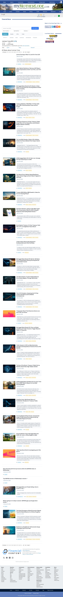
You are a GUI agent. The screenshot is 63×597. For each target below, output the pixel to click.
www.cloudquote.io (26, 550)
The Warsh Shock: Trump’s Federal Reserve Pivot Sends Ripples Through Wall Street (27, 277)
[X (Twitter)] (4, 558)
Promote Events (48, 573)
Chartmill (6, 474)
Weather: (12, 567)
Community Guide (22, 573)
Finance (37, 582)
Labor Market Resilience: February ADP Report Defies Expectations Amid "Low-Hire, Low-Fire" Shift (28, 70)
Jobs (46, 568)
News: (2, 567)
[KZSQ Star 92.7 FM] (49, 38)
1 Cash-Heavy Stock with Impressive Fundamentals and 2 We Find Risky (25, 242)
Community (20, 2)
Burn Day (11, 568)
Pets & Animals (48, 577)
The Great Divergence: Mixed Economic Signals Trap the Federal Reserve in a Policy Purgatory (28, 511)
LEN (15, 41)
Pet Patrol (20, 577)
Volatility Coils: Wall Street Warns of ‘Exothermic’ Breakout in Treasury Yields (27, 400)
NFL (10, 573)
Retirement (26, 252)
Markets (5, 34)
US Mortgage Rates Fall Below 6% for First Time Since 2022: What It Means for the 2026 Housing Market (28, 383)
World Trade (34, 377)
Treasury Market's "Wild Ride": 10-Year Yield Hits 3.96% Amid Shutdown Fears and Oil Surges (27, 105)
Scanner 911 (56, 569)
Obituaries (53, 11)
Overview (11, 37)
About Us (17, 590)
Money (31, 11)
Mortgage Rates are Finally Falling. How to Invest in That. (27, 487)
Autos (46, 571)
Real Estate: (39, 580)
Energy (33, 117)
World (24, 11)
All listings (38, 568)
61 (23, 52)
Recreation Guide (22, 576)
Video (55, 572)
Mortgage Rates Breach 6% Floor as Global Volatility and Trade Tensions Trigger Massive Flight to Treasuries (28, 329)
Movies (29, 568)
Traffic (37, 11)
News (4, 2)
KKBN (29, 580)
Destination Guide (22, 575)
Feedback (24, 590)
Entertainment (31, 2)
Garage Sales (47, 576)
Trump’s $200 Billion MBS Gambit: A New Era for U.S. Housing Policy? (28, 193)
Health (20, 571)
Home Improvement (40, 584)
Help (43, 590)
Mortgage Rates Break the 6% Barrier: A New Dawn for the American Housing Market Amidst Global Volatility (28, 87)
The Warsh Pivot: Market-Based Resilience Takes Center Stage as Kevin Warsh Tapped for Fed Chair (28, 176)
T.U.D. (55, 576)
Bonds (34, 99)
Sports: (11, 572)
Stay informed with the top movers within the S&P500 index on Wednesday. (19, 469)
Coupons (55, 578)
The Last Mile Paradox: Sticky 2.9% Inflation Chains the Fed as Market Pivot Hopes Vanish (28, 140)
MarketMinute (20, 99)
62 (25, 52)
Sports (11, 2)
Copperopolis (38, 578)
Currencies (22, 37)
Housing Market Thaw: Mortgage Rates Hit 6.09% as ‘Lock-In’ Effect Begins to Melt (27, 434)
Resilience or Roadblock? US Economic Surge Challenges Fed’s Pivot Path (28, 527)
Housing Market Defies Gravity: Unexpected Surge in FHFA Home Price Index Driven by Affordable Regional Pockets (27, 417)
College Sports (12, 580)
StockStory (19, 252)
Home (11, 590)
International (28, 37)
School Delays (3, 578)
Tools (23, 34)
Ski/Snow (11, 571)
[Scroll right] (61, 2)
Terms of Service (27, 593)
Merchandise (47, 569)
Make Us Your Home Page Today (52, 23)
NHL (11, 577)
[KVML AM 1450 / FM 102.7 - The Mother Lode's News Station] (53, 36)
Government (34, 204)
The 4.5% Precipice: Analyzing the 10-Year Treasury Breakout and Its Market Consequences (27, 295)
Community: (21, 567)
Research (33, 47)
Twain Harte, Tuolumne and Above (39, 574)
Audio (55, 568)
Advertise (37, 590)
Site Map (30, 590)
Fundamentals (38, 581)
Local (5, 11)
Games (29, 572)
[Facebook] (7, 558)
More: (55, 567)
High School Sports (13, 581)
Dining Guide (42, 2)
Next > (28, 52)
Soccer (11, 579)
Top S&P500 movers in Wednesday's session (15, 478)
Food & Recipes (30, 573)
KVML (29, 577)
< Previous (4, 52)
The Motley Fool (20, 496)
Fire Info (20, 578)
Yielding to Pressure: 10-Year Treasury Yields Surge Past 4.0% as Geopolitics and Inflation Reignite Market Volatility (28, 123)
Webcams (45, 11)
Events (20, 568)
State (11, 11)
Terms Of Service (30, 554)
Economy (36, 99)
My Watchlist (16, 30)
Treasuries (35, 37)
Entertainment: (31, 567)
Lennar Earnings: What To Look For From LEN (28, 54)
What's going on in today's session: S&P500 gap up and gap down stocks (20, 501)
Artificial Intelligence (29, 99)
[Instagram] (12, 558)
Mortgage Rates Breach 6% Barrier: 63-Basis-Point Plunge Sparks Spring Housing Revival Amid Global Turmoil (28, 260)
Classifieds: (47, 567)
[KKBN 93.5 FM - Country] (49, 41)
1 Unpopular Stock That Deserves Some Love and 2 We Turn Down (28, 311)
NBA (11, 576)
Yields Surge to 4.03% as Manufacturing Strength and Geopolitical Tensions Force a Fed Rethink (28, 346)
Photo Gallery (56, 577)
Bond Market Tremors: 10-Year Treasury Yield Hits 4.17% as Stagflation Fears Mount (28, 226)
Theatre (29, 569)
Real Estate (52, 2)
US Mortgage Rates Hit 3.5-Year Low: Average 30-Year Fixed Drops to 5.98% (28, 158)
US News (17, 11)
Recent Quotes (6, 30)
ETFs (18, 34)
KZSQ (29, 578)
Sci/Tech (2, 580)
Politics (2, 576)
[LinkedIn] (9, 558)
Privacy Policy (36, 593)
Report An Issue (50, 590)
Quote (8, 47)
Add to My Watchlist (25, 45)
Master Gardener (39, 586)
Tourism (2, 581)
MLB (11, 575)
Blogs (20, 572)
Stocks (11, 34)
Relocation (38, 585)
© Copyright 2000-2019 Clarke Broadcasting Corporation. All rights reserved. (31, 595)
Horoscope (30, 571)
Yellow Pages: (56, 580)
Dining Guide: (39, 567)
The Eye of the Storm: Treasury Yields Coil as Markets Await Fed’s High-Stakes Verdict (28, 366)
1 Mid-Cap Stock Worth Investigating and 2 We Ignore (28, 450)
